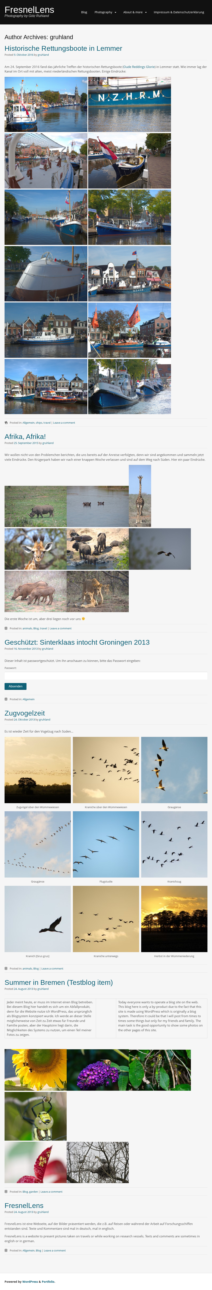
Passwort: (11, 668)
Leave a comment (64, 422)
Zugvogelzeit (25, 713)
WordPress (30, 1282)
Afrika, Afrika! (25, 436)
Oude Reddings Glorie (139, 67)
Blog (84, 12)
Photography (103, 12)
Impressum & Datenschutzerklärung (179, 12)
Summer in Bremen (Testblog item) (59, 982)
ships (39, 422)
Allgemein (29, 422)
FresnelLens (29, 10)
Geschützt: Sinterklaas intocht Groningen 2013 (77, 642)
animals (27, 628)
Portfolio (48, 1282)
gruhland (43, 55)
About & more (133, 12)
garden (33, 1191)
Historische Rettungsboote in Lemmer (63, 48)
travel (47, 422)
